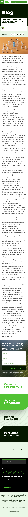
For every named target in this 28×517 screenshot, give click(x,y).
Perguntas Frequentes (11, 434)
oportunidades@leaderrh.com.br (12, 476)
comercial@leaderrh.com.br (10, 479)
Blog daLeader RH (11, 418)
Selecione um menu (13, 462)
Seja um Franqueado (12, 401)
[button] (2, 2)
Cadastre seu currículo (13, 385)
